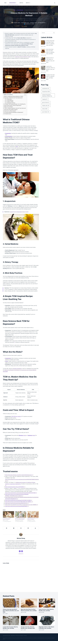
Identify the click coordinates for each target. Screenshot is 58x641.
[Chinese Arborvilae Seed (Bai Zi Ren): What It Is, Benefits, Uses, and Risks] (43, 42)
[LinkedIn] (28, 528)
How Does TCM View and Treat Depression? (13, 97)
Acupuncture (8, 133)
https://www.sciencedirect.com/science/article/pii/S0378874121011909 (20, 492)
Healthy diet (45, 105)
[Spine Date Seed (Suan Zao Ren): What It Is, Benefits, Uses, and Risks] (43, 51)
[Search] (54, 2)
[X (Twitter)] (13, 528)
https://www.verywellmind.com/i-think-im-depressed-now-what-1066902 (21, 504)
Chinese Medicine (12, 2)
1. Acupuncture (9, 99)
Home (5, 2)
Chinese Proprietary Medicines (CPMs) (47, 95)
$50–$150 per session (16, 416)
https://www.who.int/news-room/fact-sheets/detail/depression (18, 474)
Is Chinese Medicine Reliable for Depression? (13, 112)
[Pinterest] (21, 528)
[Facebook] (6, 528)
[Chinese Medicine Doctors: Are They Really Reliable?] (20, 514)
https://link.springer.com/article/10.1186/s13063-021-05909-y (18, 501)
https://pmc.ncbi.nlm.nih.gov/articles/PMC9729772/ (16, 503)
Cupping (44, 99)
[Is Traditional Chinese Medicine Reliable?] (8, 514)
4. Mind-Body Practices (10, 102)
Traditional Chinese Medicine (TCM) (22, 56)
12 (38, 423)
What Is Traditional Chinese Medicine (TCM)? (13, 96)
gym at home (45, 102)
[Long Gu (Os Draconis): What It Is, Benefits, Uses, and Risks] (43, 68)
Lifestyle (21, 2)
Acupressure (45, 88)
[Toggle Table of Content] (24, 95)
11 (24, 404)
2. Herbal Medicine (9, 100)
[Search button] (54, 33)
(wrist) (22, 435)
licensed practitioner (17, 368)
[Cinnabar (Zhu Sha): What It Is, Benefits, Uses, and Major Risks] (43, 76)
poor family (45, 111)
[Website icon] (20, 551)
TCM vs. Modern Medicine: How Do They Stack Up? (15, 108)
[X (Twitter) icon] (22, 551)
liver (17, 146)
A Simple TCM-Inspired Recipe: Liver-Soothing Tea (14, 104)
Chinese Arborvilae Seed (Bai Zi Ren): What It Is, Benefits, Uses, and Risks (11, 611)
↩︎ (32, 474)
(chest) (31, 435)
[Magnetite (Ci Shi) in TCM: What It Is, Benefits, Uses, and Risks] (47, 620)
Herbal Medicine (8, 136)
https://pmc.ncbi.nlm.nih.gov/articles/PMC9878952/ (16, 506)
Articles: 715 (21, 553)
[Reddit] (35, 528)
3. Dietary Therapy (9, 101)
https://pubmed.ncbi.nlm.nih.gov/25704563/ (14, 486)
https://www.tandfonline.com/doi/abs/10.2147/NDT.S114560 (18, 500)
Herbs (6, 361)
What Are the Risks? (8, 106)
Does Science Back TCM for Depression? (12, 105)
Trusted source (8, 113)
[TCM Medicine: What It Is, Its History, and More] (33, 514)
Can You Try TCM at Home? (10, 110)
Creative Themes (23, 635)
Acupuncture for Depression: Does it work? (19, 211)
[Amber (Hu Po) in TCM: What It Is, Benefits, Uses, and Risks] (43, 59)
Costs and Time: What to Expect (11, 109)
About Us (27, 2)
